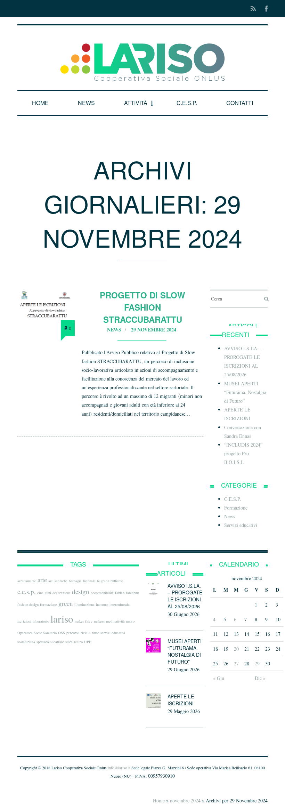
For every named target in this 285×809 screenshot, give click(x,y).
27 (236, 663)
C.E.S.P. (187, 103)
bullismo (117, 580)
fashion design (28, 604)
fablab (119, 592)
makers (99, 621)
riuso (95, 632)
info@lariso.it (119, 767)
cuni (48, 592)
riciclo (85, 632)
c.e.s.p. (26, 591)
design (80, 591)
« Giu (218, 678)
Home (40, 103)
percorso (72, 632)
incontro (102, 604)
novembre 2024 (185, 800)
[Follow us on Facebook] (264, 8)
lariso (61, 618)
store (69, 641)
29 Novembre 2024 (153, 329)
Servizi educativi (240, 525)
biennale (89, 580)
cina (40, 592)
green (65, 603)
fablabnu (132, 592)
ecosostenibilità (102, 592)
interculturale (119, 604)
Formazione (235, 507)
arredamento (26, 580)
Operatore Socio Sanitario (37, 632)
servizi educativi (112, 632)
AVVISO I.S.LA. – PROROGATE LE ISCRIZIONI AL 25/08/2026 (185, 596)
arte (42, 579)
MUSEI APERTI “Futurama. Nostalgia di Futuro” (245, 392)
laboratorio (41, 621)
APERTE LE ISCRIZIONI (181, 700)
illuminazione (84, 604)
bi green (103, 580)
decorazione (61, 592)
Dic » (260, 678)
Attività (135, 103)
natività (119, 621)
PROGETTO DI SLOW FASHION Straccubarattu (142, 307)
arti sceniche (57, 580)
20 (236, 649)
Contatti (239, 103)
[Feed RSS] (253, 8)
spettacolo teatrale (50, 641)
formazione (48, 604)
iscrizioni (24, 621)
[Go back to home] (142, 56)
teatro (78, 641)
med (109, 621)
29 (257, 663)
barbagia (75, 580)
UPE (87, 641)
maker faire (83, 621)
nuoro (130, 621)
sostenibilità (26, 641)
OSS (61, 632)
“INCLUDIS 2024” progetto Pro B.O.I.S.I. (243, 453)
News (86, 103)
